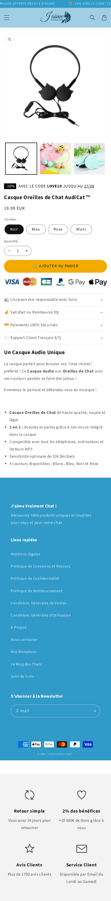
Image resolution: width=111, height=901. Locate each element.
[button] (7, 18)
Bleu (36, 229)
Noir (14, 229)
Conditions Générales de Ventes (39, 603)
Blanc (81, 229)
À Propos (19, 627)
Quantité (11, 241)
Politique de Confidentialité (35, 578)
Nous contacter (24, 639)
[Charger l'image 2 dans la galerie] (55, 158)
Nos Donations (24, 652)
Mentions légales (25, 554)
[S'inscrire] (94, 711)
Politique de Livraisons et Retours (40, 566)
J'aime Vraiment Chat (59, 753)
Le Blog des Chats (26, 664)
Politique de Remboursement (37, 591)
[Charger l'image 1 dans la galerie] (21, 158)
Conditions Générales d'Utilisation (41, 615)
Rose (58, 229)
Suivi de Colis (22, 676)
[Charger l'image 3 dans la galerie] (89, 158)
